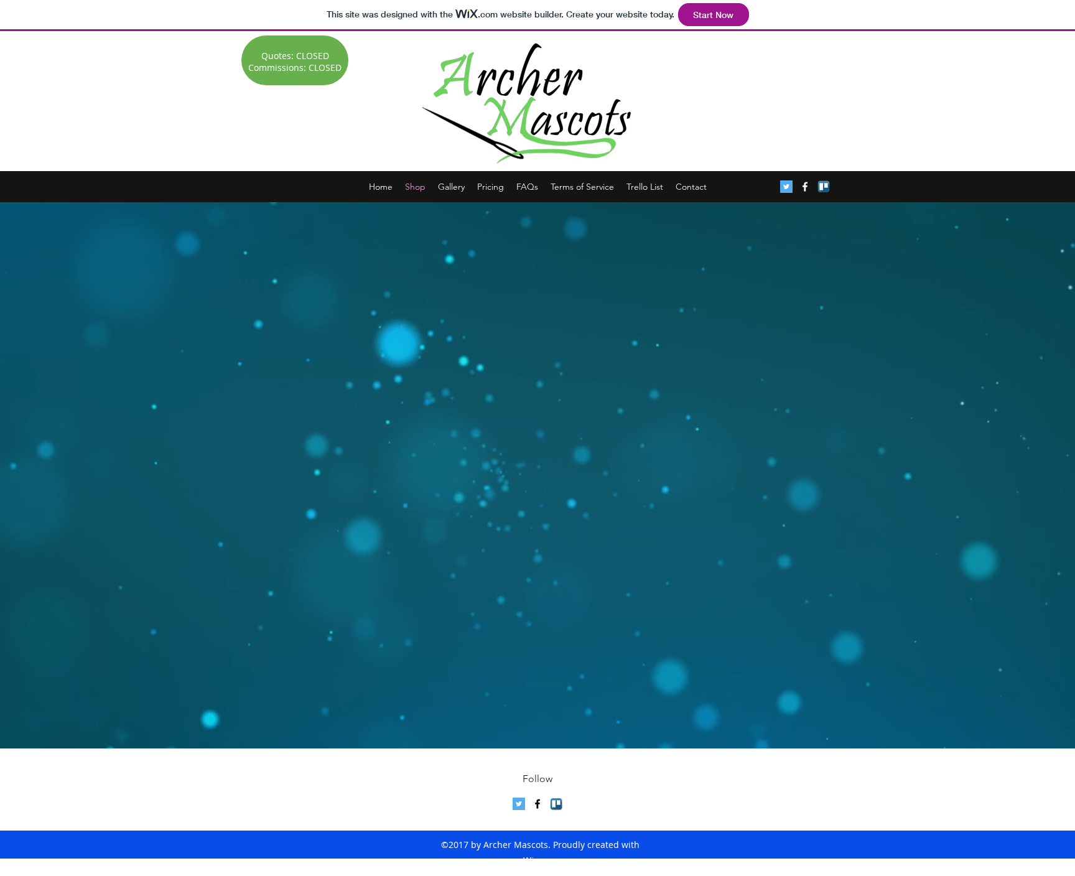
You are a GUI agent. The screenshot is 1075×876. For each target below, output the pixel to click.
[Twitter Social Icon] (786, 186)
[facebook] (805, 186)
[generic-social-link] (823, 186)
